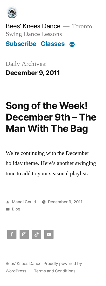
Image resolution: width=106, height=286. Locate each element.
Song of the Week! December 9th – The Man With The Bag (51, 117)
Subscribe (21, 44)
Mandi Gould (24, 201)
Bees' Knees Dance (33, 26)
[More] (72, 45)
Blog (16, 209)
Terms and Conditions (54, 271)
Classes (53, 44)
